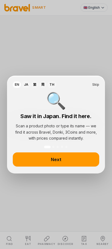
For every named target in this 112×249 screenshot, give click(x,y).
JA (26, 84)
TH (51, 84)
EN (17, 84)
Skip (95, 84)
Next (56, 159)
